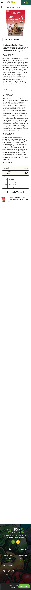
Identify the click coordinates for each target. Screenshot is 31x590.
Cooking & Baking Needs (19, 7)
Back (3, 7)
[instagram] (18, 541)
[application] (24, 586)
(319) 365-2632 (8, 576)
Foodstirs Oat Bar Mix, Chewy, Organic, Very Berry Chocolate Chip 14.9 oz (18, 199)
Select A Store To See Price (11, 39)
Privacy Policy (12, 587)
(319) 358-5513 (23, 560)
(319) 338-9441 (8, 560)
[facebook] (13, 541)
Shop (8, 7)
